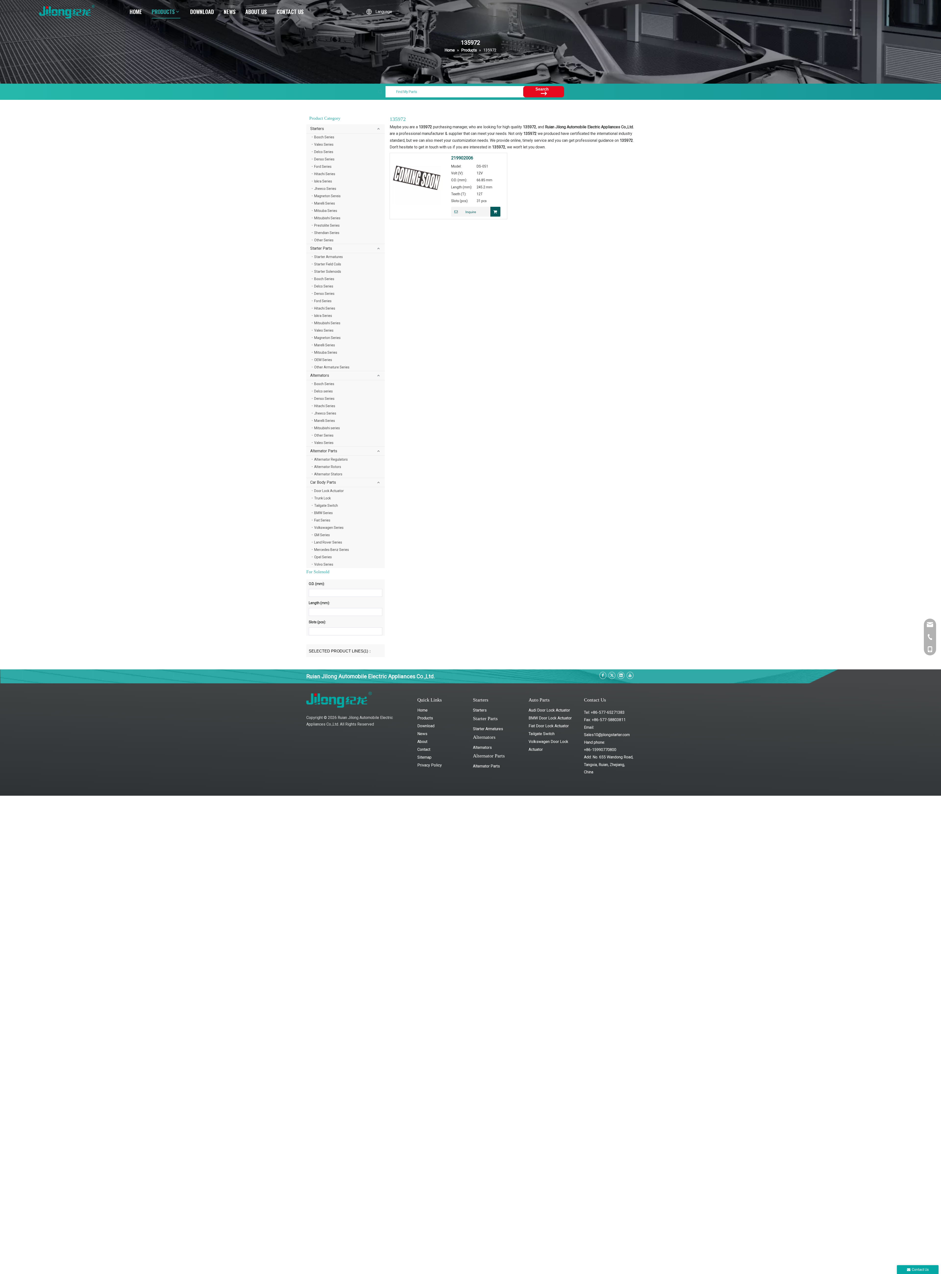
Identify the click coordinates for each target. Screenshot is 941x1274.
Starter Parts (321, 248)
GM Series (322, 535)
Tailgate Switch (326, 505)
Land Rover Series (328, 542)
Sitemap (424, 757)
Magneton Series (327, 338)
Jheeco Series (325, 189)
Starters (317, 128)
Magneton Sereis (327, 196)
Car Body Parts (323, 482)
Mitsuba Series (325, 211)
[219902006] (416, 179)
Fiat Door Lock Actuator (549, 726)
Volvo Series (323, 564)
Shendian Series (326, 233)
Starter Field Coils (327, 264)
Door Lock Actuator (329, 491)
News (422, 733)
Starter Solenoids (327, 271)
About (422, 741)
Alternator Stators (328, 474)
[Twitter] (611, 675)
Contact (423, 749)
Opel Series (323, 557)
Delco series (323, 391)
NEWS (229, 11)
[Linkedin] (621, 675)
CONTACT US (290, 11)
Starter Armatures (328, 257)
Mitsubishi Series (327, 218)
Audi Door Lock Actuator (549, 710)
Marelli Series (324, 203)
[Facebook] (602, 675)
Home (422, 710)
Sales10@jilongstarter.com (607, 734)
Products (425, 718)
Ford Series (323, 167)
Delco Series (323, 152)
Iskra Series (323, 181)
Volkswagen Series (329, 528)
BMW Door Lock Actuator (550, 718)
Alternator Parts (323, 451)
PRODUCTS (163, 11)
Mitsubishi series (327, 428)
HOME (136, 11)
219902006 (462, 158)
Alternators (319, 375)
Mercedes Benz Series (331, 550)
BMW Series (323, 513)
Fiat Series (322, 520)
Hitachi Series (324, 174)
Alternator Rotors (327, 467)
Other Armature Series (331, 367)
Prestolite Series (327, 225)
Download (425, 726)
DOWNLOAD (202, 11)
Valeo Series (324, 144)
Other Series (324, 240)
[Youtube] (630, 675)
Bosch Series (324, 137)
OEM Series (323, 360)
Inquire (470, 212)
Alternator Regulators (331, 459)
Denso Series (324, 159)
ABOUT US (256, 11)
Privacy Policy (429, 765)
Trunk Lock (322, 498)
